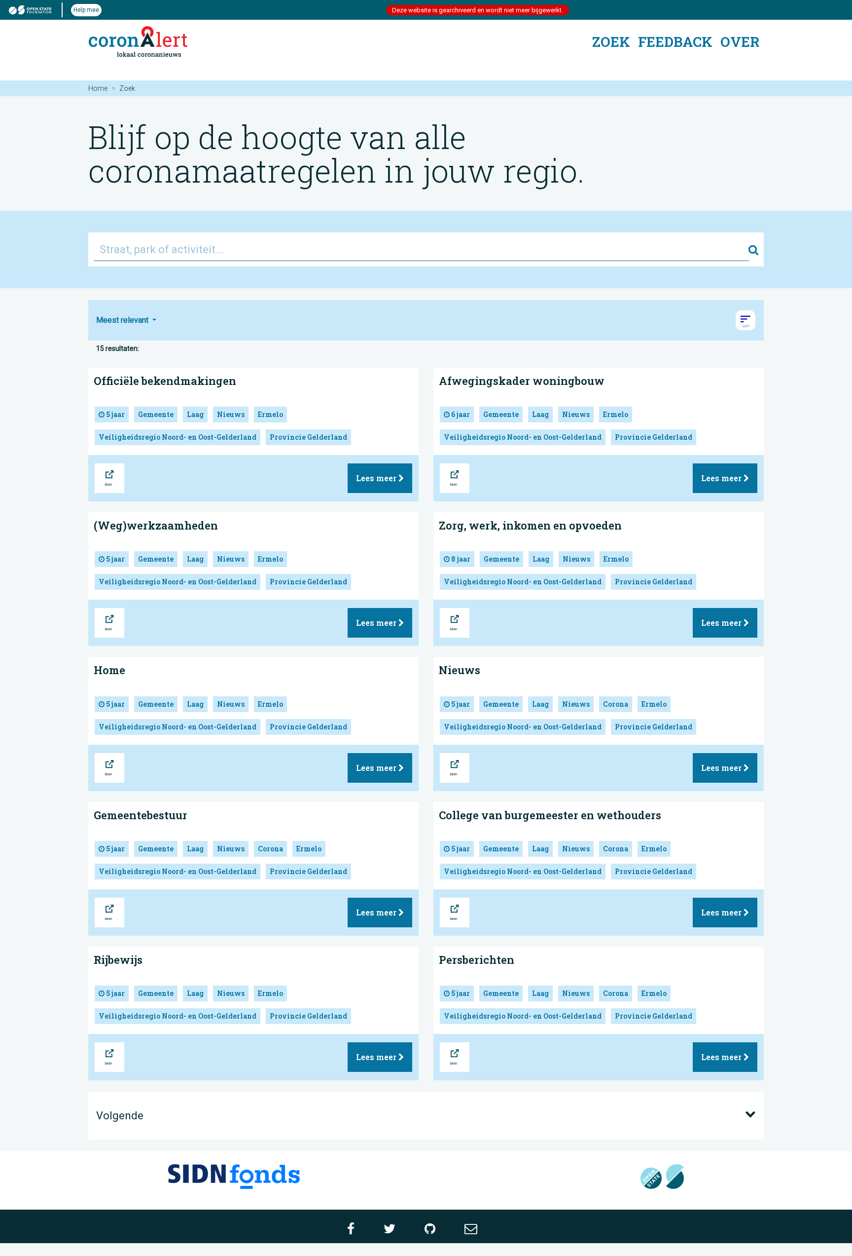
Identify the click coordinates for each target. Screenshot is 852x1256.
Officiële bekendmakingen (165, 381)
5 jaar (115, 414)
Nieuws (231, 414)
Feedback (675, 42)
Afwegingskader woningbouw (521, 381)
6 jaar (460, 414)
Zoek (611, 42)
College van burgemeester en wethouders (550, 815)
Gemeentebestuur (140, 815)
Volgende (119, 1115)
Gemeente (156, 414)
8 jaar (460, 559)
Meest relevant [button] (123, 320)
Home (97, 88)
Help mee (86, 9)
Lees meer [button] (377, 478)
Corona (615, 704)
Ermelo (270, 414)
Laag (195, 414)
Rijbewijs (118, 959)
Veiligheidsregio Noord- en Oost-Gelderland (177, 437)
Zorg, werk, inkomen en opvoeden (530, 525)
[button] (745, 320)
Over (739, 42)
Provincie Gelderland (308, 437)
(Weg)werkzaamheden (156, 525)
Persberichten (476, 959)
